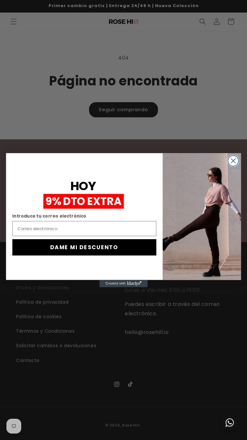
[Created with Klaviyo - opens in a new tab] (123, 283)
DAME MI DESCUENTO (84, 247)
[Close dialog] (233, 160)
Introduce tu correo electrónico (49, 216)
